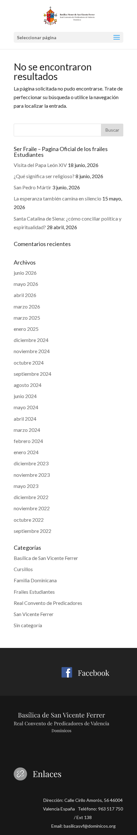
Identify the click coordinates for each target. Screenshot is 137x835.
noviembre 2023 (32, 475)
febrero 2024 (28, 441)
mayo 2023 (26, 486)
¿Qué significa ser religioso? (44, 176)
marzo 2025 (27, 318)
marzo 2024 (27, 430)
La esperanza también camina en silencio (57, 198)
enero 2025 (26, 329)
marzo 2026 (27, 306)
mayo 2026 (26, 284)
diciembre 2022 (31, 497)
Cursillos (23, 569)
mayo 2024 (26, 407)
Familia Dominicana (35, 580)
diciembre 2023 (31, 463)
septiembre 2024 (32, 374)
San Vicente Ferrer (34, 614)
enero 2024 (26, 452)
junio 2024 (25, 396)
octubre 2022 (29, 520)
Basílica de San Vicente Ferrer (46, 558)
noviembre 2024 (32, 351)
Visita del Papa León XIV (40, 165)
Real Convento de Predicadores (48, 603)
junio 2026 (25, 273)
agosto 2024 (27, 385)
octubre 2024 (29, 362)
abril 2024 (25, 419)
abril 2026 (25, 295)
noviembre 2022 (32, 508)
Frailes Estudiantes (34, 592)
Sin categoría (28, 625)
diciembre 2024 (31, 340)
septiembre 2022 (32, 531)
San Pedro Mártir (32, 187)
